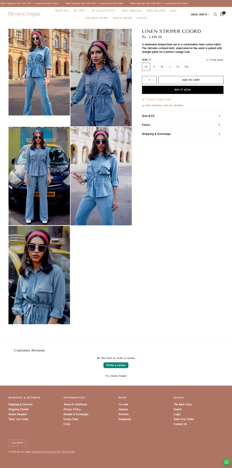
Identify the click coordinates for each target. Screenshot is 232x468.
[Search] (215, 14)
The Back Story (96, 18)
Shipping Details (18, 409)
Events (142, 18)
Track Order (122, 18)
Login (177, 414)
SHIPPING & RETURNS (24, 398)
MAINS (179, 398)
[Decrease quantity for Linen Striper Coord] (144, 80)
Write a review (116, 365)
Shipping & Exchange (156, 133)
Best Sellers (156, 10)
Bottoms (124, 414)
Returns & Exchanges (76, 414)
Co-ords (123, 404)
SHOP (123, 398)
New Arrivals (132, 10)
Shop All (62, 10)
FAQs (67, 424)
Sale (173, 10)
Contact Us (180, 424)
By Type (79, 10)
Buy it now (183, 89)
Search (178, 409)
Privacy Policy (72, 409)
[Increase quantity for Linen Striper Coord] (154, 80)
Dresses (123, 409)
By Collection (103, 10)
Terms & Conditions (75, 404)
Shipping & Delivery (20, 404)
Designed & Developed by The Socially (53, 452)
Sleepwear (125, 419)
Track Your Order (18, 419)
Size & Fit (148, 116)
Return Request (17, 414)
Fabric (146, 124)
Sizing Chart (71, 419)
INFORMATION (74, 398)
